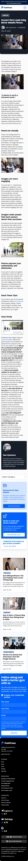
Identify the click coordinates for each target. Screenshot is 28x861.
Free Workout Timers (7, 788)
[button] (25, 8)
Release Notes (5, 785)
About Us (3, 798)
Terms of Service (6, 802)
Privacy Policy (5, 805)
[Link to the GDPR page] (14, 841)
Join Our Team (5, 800)
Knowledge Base (5, 783)
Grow (2, 764)
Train (2, 766)
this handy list (18, 301)
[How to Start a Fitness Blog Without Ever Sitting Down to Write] (14, 614)
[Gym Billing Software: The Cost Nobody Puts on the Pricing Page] (14, 574)
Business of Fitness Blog (8, 778)
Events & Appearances (7, 781)
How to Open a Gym (6, 790)
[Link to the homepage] (6, 7)
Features (3, 771)
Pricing (3, 769)
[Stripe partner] (14, 836)
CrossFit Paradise (6, 340)
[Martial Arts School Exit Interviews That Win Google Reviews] (14, 653)
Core (2, 762)
